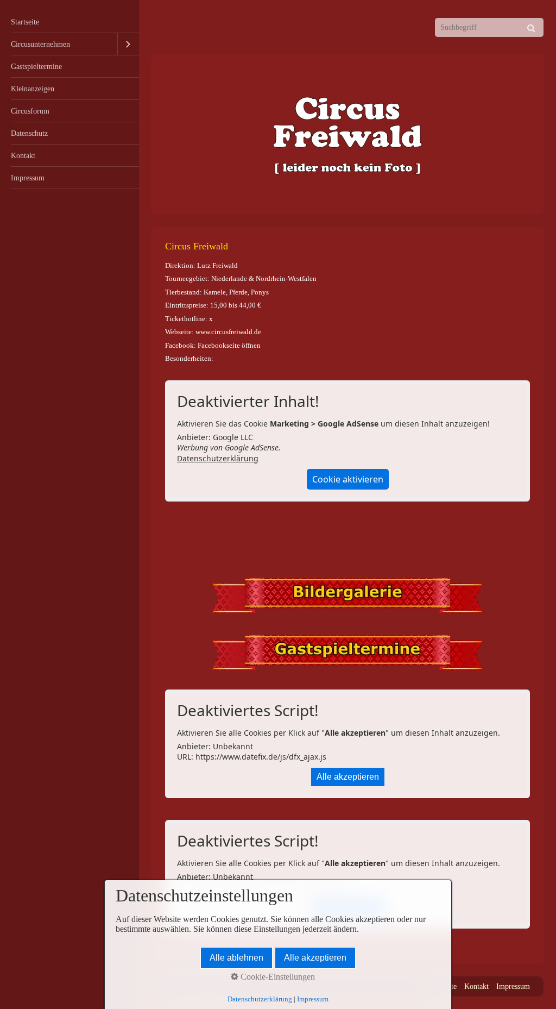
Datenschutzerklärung (217, 458)
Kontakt (23, 155)
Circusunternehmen (40, 44)
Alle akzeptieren (348, 776)
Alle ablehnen (236, 957)
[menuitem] (69, 22)
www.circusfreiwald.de (228, 332)
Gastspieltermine (36, 66)
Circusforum (30, 110)
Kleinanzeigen (32, 88)
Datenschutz (29, 133)
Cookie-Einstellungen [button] (276, 976)
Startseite (25, 21)
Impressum (28, 177)
